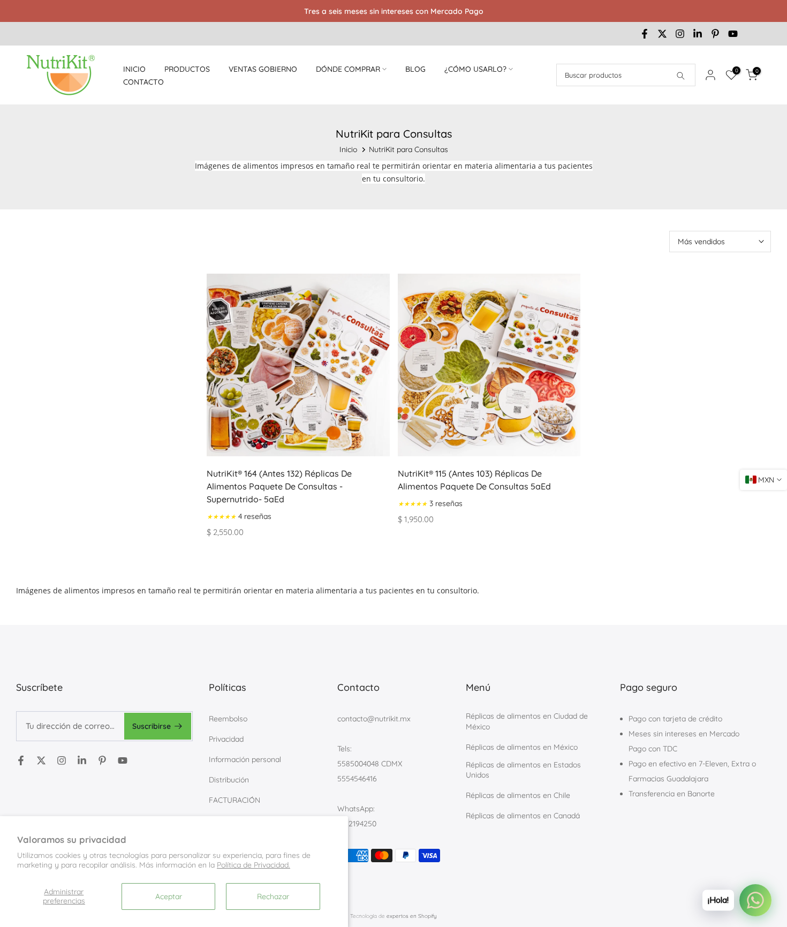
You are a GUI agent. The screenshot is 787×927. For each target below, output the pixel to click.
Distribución (229, 780)
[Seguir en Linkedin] (697, 33)
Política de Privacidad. (253, 865)
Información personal (245, 759)
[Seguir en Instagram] (680, 33)
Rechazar (273, 896)
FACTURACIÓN (234, 800)
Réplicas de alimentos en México (522, 747)
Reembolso (228, 718)
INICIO (134, 69)
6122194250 (356, 823)
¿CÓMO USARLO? (475, 69)
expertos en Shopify (412, 916)
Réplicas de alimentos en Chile (518, 795)
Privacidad (226, 739)
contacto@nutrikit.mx (374, 718)
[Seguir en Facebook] (644, 33)
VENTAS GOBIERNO (263, 69)
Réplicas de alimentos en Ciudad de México (527, 721)
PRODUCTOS (187, 69)
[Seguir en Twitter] (662, 33)
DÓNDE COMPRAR (348, 69)
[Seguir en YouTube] (733, 33)
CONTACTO (143, 82)
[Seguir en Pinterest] (715, 33)
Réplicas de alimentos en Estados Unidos (523, 770)
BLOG (415, 69)
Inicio (348, 149)
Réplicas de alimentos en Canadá (523, 815)
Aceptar (168, 896)
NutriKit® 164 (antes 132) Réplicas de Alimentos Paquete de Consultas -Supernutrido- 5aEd (279, 486)
